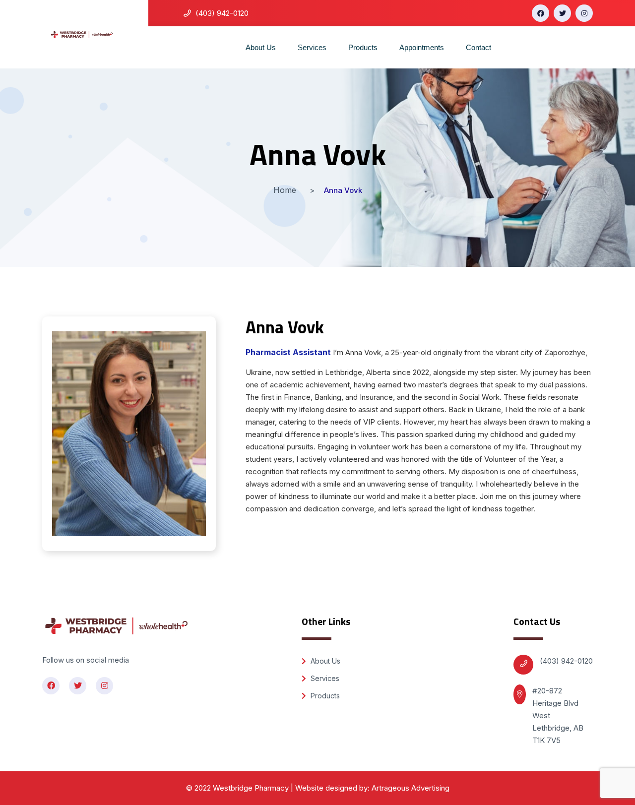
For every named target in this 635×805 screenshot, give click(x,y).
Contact (478, 47)
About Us (261, 47)
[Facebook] (540, 13)
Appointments (421, 47)
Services (312, 47)
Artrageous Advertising (410, 788)
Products (363, 47)
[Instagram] (584, 13)
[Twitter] (562, 13)
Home (284, 190)
